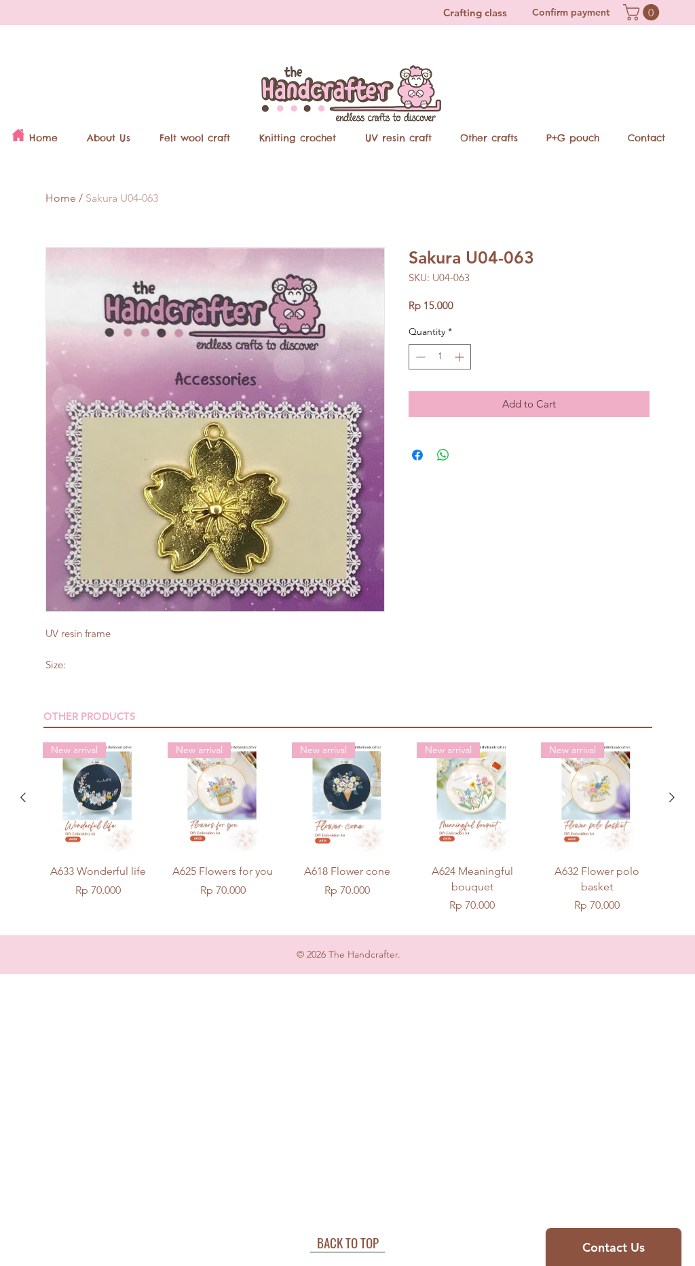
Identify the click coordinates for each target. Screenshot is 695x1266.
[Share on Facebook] (417, 455)
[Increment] (460, 357)
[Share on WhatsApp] (443, 455)
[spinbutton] (440, 357)
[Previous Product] (23, 797)
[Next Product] (672, 797)
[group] (347, 828)
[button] (643, 12)
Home (60, 198)
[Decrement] (419, 357)
